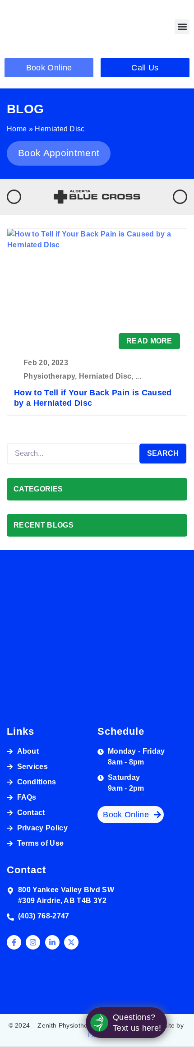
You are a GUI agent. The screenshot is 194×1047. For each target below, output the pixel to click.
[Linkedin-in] (52, 942)
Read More (149, 341)
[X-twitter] (71, 942)
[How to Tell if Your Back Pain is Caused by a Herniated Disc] (97, 289)
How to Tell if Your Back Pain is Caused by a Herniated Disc (92, 398)
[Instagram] (33, 942)
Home (17, 129)
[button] (182, 26)
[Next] (180, 197)
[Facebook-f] (14, 942)
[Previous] (14, 197)
